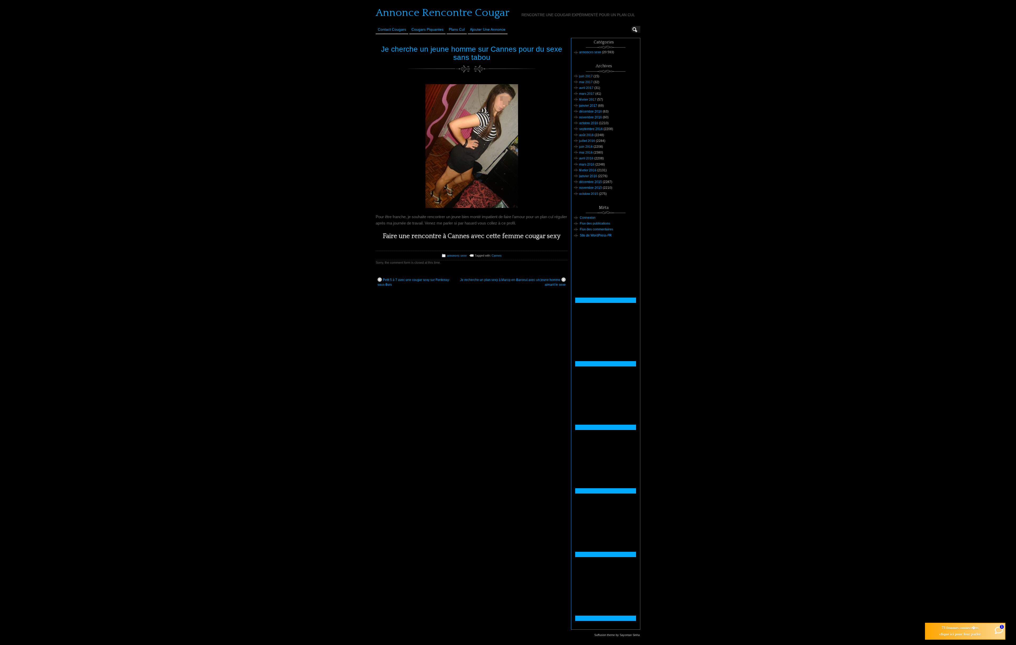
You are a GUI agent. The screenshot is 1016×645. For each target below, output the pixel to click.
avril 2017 (586, 88)
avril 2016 (586, 158)
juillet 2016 (587, 141)
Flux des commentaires (596, 229)
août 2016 (586, 135)
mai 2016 (586, 152)
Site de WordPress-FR (596, 235)
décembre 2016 (590, 111)
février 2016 (587, 170)
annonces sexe (457, 255)
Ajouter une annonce (487, 29)
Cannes (497, 255)
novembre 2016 (590, 117)
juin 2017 (586, 76)
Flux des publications (595, 223)
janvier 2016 (588, 176)
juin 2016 (586, 147)
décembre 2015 (590, 182)
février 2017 (587, 99)
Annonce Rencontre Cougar (442, 13)
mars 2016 (587, 164)
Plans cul (457, 29)
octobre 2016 (588, 123)
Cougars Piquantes (427, 29)
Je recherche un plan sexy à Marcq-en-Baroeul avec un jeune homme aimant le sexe (513, 282)
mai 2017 (586, 82)
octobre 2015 (588, 194)
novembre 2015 (590, 188)
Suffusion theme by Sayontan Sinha (617, 635)
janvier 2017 (588, 105)
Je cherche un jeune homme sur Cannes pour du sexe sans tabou (471, 53)
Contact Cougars (392, 29)
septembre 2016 (591, 129)
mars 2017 (587, 94)
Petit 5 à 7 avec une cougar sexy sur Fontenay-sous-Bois (414, 282)
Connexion (588, 218)
